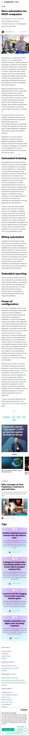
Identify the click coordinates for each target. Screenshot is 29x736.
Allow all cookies (7, 729)
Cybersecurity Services (6, 692)
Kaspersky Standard (6, 651)
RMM (14, 419)
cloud (24, 370)
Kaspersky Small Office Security (8, 665)
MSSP (18, 417)
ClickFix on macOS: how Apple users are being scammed (14, 623)
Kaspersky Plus (4, 653)
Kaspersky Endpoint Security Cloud (9, 668)
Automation (6, 417)
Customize (20, 729)
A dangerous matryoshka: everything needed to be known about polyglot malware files (14, 565)
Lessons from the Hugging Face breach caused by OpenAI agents (14, 596)
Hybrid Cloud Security (6, 699)
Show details (20, 726)
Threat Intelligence (6, 704)
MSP (4, 6)
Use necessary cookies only (14, 732)
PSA (24, 417)
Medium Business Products (8, 674)
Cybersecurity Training (6, 702)
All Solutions (4, 706)
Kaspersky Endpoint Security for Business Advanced (13, 682)
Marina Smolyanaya (9, 31)
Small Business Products (7, 662)
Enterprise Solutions (6, 688)
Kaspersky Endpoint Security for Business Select (12, 680)
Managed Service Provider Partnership (14, 403)
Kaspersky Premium (6, 656)
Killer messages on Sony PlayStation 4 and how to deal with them (13, 486)
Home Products (5, 647)
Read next (5, 481)
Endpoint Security (5, 697)
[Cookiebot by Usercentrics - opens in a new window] (20, 710)
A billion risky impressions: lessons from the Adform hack (14, 535)
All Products (4, 658)
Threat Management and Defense (9, 694)
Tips (15, 529)
